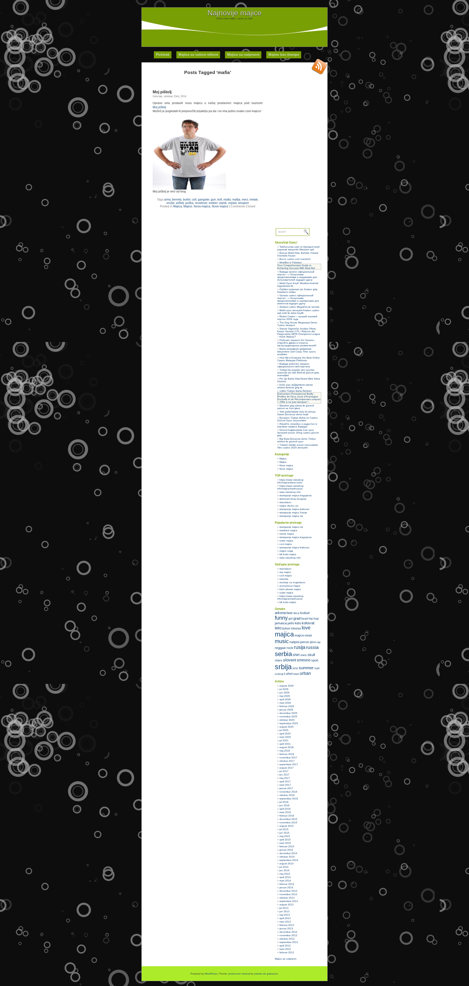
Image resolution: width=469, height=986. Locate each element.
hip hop (314, 618)
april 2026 (285, 699)
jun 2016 (284, 805)
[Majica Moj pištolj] (189, 188)
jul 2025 (283, 730)
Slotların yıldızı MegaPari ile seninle (299, 307)
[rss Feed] (319, 66)
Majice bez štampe (283, 54)
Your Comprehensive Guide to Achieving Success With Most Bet (296, 266)
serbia (283, 653)
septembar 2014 (288, 860)
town (296, 673)
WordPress (211, 973)
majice (299, 635)
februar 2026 (286, 706)
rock (290, 648)
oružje (170, 203)
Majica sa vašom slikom (198, 54)
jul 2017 (283, 771)
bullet (186, 199)
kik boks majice (287, 554)
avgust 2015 (286, 826)
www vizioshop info (290, 492)
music (282, 641)
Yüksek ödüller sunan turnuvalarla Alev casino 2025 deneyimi (297, 446)
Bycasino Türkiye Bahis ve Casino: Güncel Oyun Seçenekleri (297, 419)
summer (306, 668)
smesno (303, 660)
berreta (176, 199)
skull (311, 655)
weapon (243, 203)
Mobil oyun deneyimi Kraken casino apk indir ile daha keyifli (298, 311)
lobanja (296, 628)
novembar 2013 (288, 894)
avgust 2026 (286, 685)
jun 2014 (284, 870)
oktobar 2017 (287, 761)
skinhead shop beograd (292, 499)
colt (194, 199)
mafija (236, 199)
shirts (303, 655)
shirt (296, 655)
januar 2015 (286, 849)
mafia (227, 199)
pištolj (180, 203)
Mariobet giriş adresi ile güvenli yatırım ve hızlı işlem (295, 407)
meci (245, 199)
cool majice (285, 544)
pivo (313, 642)
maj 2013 (284, 914)
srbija (283, 667)
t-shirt (288, 674)
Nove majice (220, 206)
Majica (177, 206)
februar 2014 (286, 884)
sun (317, 668)
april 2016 (285, 808)
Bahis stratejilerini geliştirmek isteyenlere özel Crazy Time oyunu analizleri (296, 352)
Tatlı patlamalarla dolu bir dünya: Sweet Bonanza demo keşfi (296, 413)
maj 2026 (284, 696)
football (305, 613)
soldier (213, 203)
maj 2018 (284, 750)
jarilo (291, 623)
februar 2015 (286, 846)
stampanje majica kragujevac (295, 495)
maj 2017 (284, 778)
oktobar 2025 (287, 720)
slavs (278, 660)
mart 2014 (285, 880)
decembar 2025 (288, 713)
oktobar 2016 (287, 795)
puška (189, 203)
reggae (280, 648)
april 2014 (285, 877)
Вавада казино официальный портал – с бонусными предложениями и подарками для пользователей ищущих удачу (297, 275)
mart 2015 (285, 843)
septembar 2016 (288, 798)
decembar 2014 (288, 853)
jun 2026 (284, 692)
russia (312, 647)
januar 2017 (286, 788)
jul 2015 (283, 829)
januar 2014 (286, 887)
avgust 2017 (286, 767)
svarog (279, 673)
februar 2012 (286, 952)
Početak (163, 54)
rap (318, 642)
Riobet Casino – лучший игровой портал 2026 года (297, 317)
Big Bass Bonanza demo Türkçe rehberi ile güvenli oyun (296, 440)
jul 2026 (283, 689)
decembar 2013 (288, 891)
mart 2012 (285, 949)
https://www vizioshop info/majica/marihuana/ (290, 487)
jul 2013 (283, 908)
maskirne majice (288, 530)
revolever (201, 203)
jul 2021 (283, 740)
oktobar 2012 (287, 938)
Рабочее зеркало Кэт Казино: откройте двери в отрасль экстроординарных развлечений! (296, 343)
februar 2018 (286, 754)
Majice (187, 206)
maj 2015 (284, 836)
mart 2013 (285, 921)
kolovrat (308, 623)
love (306, 627)
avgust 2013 (286, 904)
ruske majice (286, 540)
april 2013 (285, 918)
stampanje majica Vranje (293, 512)
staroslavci (285, 502)
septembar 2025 (288, 723)
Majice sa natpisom (285, 958)
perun (304, 642)
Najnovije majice (234, 13)
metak (254, 199)
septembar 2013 (288, 901)
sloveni (289, 660)
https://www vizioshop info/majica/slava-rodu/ (290, 481)
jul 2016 (283, 802)
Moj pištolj (162, 92)
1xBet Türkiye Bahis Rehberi (295, 391)
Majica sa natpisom (243, 54)
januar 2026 (286, 709)
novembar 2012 (288, 935)
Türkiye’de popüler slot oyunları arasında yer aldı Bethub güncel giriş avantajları (298, 373)
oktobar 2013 (287, 897)
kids (298, 623)
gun (213, 199)
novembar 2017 (288, 757)
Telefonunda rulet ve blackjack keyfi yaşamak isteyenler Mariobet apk (298, 248)
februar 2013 (286, 925)
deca (296, 613)
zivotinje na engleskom (292, 582)
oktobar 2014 (287, 856)
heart (304, 618)
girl (290, 618)
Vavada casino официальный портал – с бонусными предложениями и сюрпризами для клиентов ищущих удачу (298, 299)
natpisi (294, 642)
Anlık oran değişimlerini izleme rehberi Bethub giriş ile (295, 386)
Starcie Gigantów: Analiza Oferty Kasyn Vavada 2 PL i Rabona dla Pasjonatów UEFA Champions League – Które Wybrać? (298, 332)
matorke (283, 579)
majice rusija (286, 551)
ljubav (286, 628)
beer (290, 613)
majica (284, 634)
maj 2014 (284, 873)
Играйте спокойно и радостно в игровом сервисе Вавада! (297, 425)
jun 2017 (284, 774)
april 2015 (285, 839)
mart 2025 (285, 737)
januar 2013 (286, 928)
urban (305, 673)
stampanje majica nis (291, 516)
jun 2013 (284, 911)
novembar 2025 (288, 716)
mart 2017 (285, 785)
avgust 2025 (286, 726)
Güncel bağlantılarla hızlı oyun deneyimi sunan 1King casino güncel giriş (298, 433)
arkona (280, 613)
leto (278, 628)
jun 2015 (284, 832)
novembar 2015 (288, 822)
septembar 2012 (288, 942)
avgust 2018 (286, 747)
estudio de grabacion (266, 973)
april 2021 (285, 743)
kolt (219, 199)
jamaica (281, 623)
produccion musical (239, 973)
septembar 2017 (288, 764)
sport (314, 660)
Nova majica (202, 206)
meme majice (286, 533)
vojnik (223, 203)
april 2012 (285, 945)
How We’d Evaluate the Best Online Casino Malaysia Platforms (298, 359)
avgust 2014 (286, 863)
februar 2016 (286, 815)
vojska (232, 203)
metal (308, 635)
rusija (299, 647)
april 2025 (285, 733)
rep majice (285, 572)
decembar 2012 (288, 932)
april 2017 (285, 781)
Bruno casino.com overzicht (294, 259)
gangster (203, 199)
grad (296, 618)
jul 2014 (283, 867)
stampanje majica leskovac (294, 509)
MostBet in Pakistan (290, 262)
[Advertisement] (234, 31)
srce (295, 668)
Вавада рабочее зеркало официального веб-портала (293, 365)
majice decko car (288, 505)
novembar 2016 (288, 791)
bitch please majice (290, 589)
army (167, 199)
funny (281, 618)
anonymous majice (289, 585)
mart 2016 (285, 812)
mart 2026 (285, 702)
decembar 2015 (288, 819)
